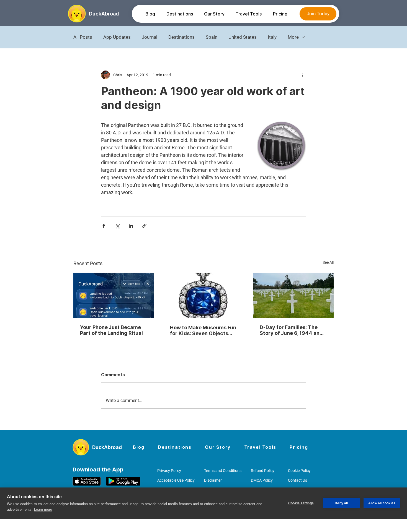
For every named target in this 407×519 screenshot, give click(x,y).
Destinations (181, 37)
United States (242, 37)
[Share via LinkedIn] (130, 225)
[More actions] (302, 75)
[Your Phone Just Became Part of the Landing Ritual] (113, 295)
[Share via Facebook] (103, 225)
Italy (272, 37)
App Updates (117, 37)
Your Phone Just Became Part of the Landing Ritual (111, 330)
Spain (211, 37)
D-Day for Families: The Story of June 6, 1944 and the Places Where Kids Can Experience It (293, 330)
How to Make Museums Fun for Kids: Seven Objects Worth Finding (203, 330)
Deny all (341, 503)
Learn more (43, 509)
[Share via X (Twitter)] (117, 225)
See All (328, 262)
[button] (179, 13)
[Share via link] (144, 225)
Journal (149, 37)
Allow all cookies (381, 503)
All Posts (82, 37)
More (293, 37)
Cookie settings (301, 503)
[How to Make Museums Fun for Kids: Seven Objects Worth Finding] (203, 295)
